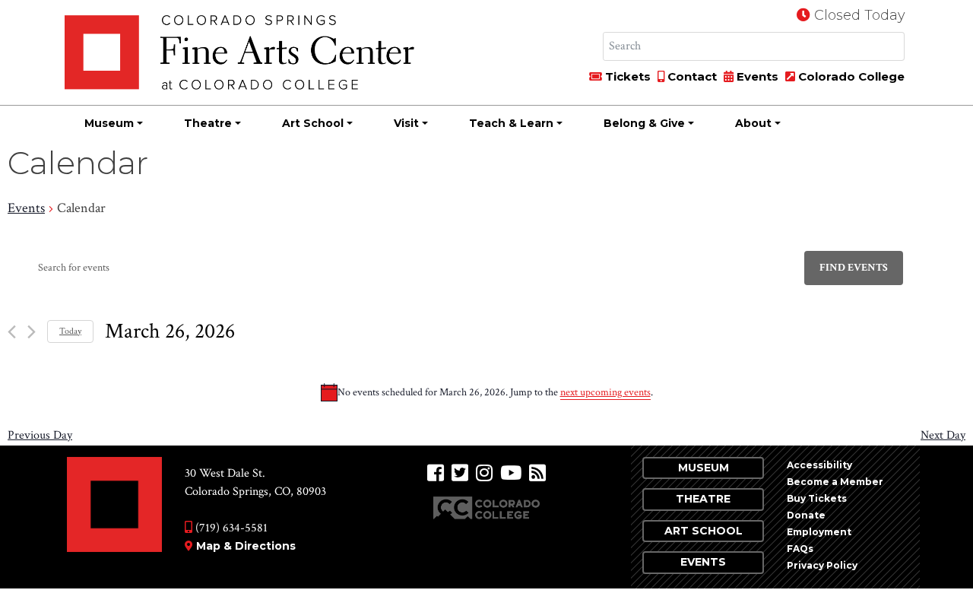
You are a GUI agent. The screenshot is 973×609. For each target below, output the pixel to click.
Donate (806, 515)
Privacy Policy (822, 565)
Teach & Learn (511, 123)
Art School (313, 123)
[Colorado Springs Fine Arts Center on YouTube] (511, 473)
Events (756, 76)
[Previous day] (12, 332)
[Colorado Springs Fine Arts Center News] (537, 473)
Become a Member (835, 481)
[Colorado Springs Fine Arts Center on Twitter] (460, 473)
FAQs (800, 548)
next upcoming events (605, 392)
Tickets (626, 76)
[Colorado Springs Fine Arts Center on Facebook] (435, 473)
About (753, 123)
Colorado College (850, 76)
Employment (819, 532)
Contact (690, 76)
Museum (109, 123)
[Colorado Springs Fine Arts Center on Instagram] (484, 473)
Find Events (853, 267)
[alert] (486, 392)
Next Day (943, 435)
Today (70, 331)
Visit (406, 123)
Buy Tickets (817, 498)
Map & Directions (246, 546)
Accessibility (819, 465)
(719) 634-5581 (230, 528)
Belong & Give (644, 123)
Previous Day (40, 435)
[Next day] (31, 332)
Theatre (208, 123)
